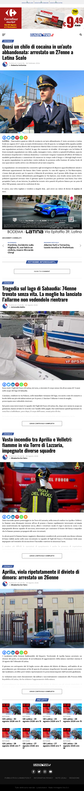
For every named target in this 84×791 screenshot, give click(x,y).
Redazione (74, 778)
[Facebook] (4, 138)
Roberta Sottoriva (18, 65)
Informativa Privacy (43, 778)
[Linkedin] (13, 138)
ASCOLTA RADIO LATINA (56, 2)
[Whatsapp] (21, 138)
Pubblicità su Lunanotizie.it (18, 778)
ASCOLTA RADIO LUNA (27, 2)
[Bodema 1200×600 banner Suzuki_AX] (42, 234)
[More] (26, 138)
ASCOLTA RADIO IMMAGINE (41, 2)
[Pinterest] (17, 138)
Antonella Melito (18, 307)
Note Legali (61, 778)
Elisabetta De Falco (19, 458)
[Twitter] (8, 138)
